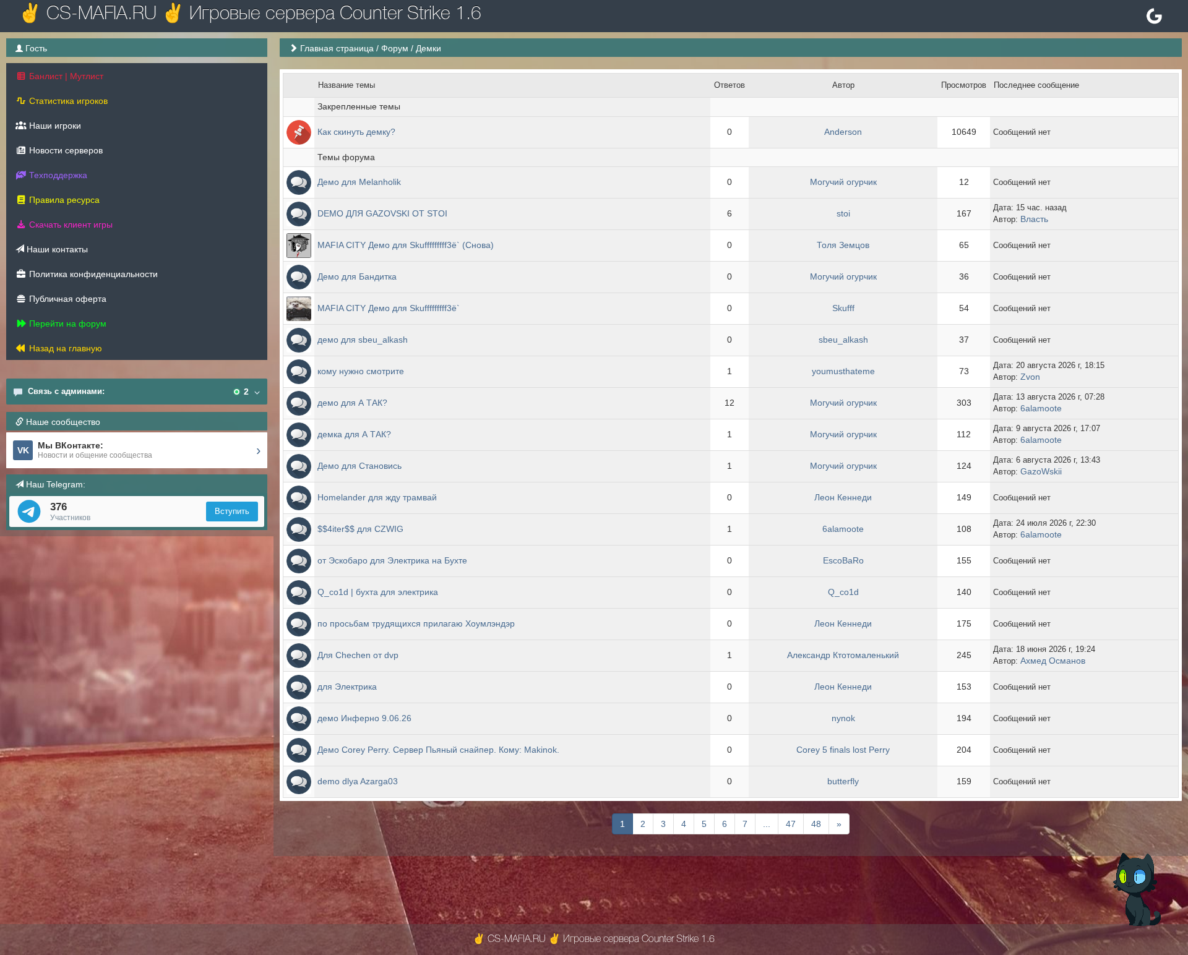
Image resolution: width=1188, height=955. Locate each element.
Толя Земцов (843, 245)
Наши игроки (54, 126)
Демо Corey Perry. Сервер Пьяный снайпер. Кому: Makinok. (438, 750)
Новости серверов (65, 150)
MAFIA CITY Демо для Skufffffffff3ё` (388, 308)
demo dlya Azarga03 (357, 781)
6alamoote (1041, 408)
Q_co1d (843, 592)
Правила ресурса (63, 200)
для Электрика (347, 687)
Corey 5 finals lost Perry (843, 750)
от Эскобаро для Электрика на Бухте (392, 560)
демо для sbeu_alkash (362, 340)
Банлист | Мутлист (65, 76)
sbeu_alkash (843, 340)
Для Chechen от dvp (357, 655)
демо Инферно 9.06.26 (364, 718)
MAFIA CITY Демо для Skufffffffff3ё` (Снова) (405, 245)
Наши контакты (56, 249)
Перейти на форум (66, 323)
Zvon (1030, 377)
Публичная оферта (66, 299)
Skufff (843, 308)
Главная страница (337, 48)
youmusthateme (843, 371)
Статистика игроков (67, 101)
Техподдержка (57, 175)
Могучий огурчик (843, 182)
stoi (843, 213)
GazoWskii (1041, 471)
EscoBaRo (843, 560)
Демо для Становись (359, 466)
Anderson (843, 132)
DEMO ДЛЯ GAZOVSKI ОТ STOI (382, 213)
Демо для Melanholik (359, 182)
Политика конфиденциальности (92, 274)
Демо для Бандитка (357, 276)
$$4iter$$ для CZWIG (360, 529)
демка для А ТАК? (354, 434)
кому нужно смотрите (360, 371)
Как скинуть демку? (356, 132)
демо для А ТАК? (352, 403)
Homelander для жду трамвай (377, 497)
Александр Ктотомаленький (843, 655)
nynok (843, 718)
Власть (1034, 219)
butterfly (843, 781)
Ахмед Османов (1052, 661)
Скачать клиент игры (70, 224)
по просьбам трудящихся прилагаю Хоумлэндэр (416, 623)
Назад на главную (64, 348)
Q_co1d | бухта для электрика (377, 592)
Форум (394, 48)
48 (816, 824)
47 (791, 824)
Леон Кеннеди (843, 497)
